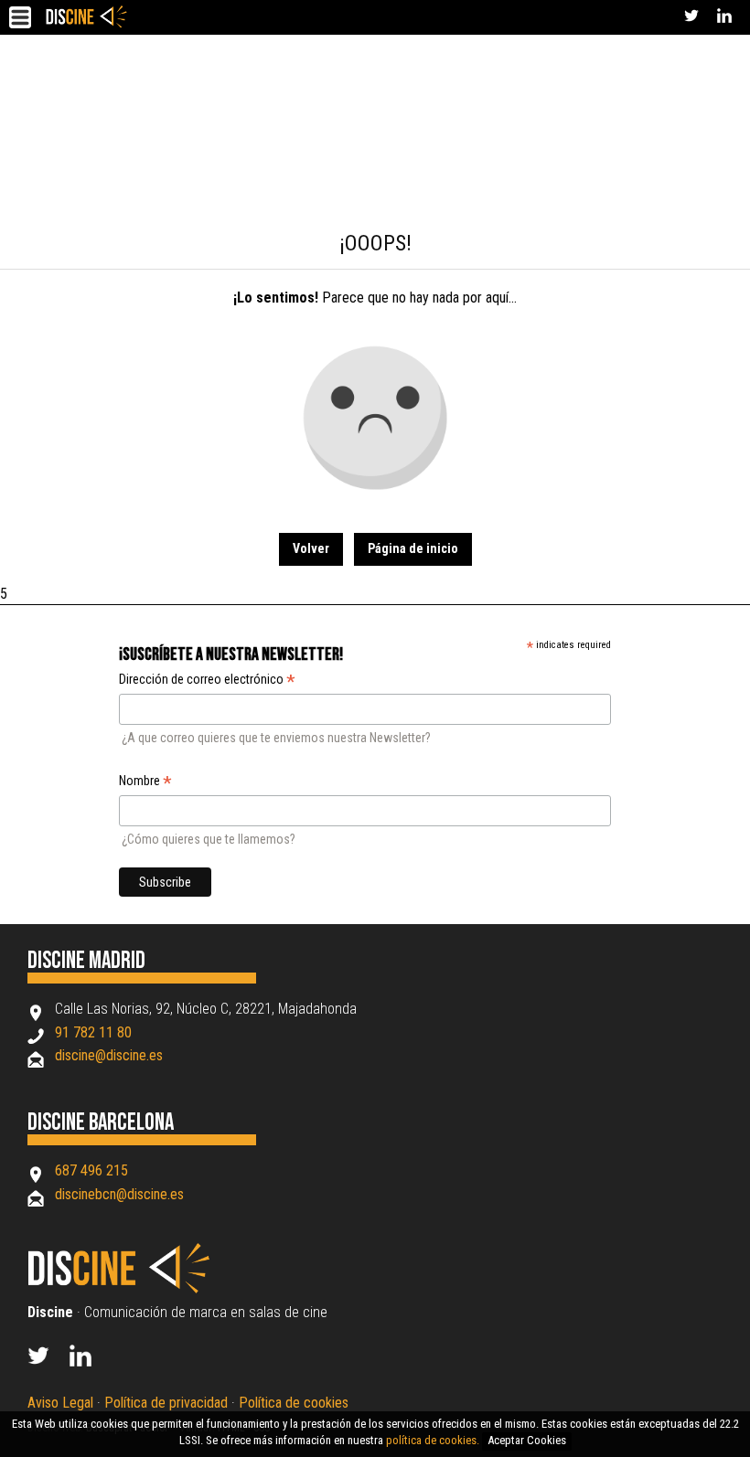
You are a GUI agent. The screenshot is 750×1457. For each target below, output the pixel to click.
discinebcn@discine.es (119, 1194)
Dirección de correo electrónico (207, 681)
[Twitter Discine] (691, 18)
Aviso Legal (60, 1402)
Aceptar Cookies (527, 1440)
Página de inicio (413, 548)
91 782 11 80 (93, 1032)
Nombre (145, 782)
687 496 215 (91, 1170)
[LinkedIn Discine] (724, 18)
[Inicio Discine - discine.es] (86, 17)
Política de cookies (293, 1402)
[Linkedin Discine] (91, 1361)
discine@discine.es (109, 1055)
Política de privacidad (166, 1402)
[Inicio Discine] (128, 1289)
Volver (311, 548)
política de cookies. (432, 1440)
